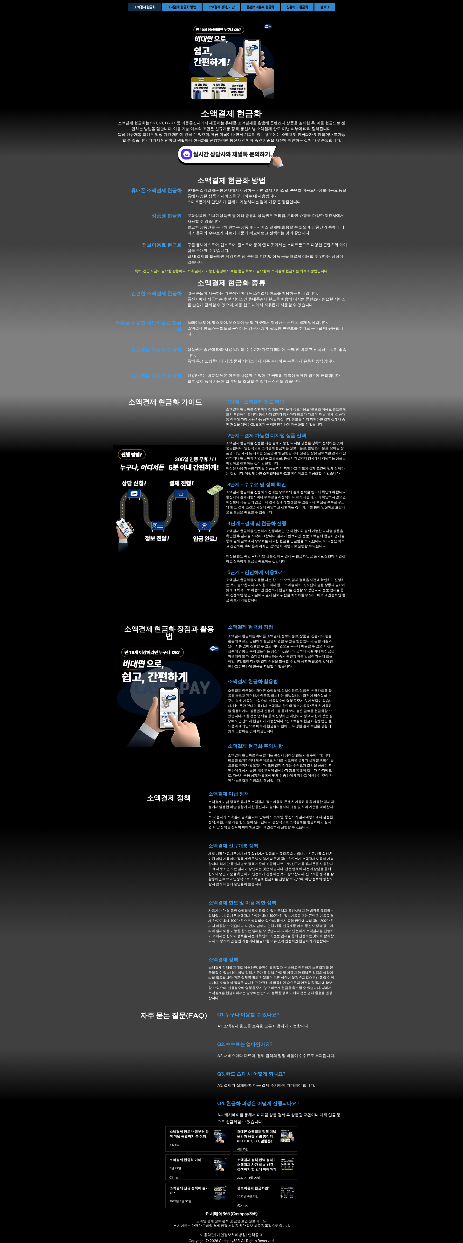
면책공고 (255, 1234)
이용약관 (207, 1234)
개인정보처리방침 (231, 1234)
